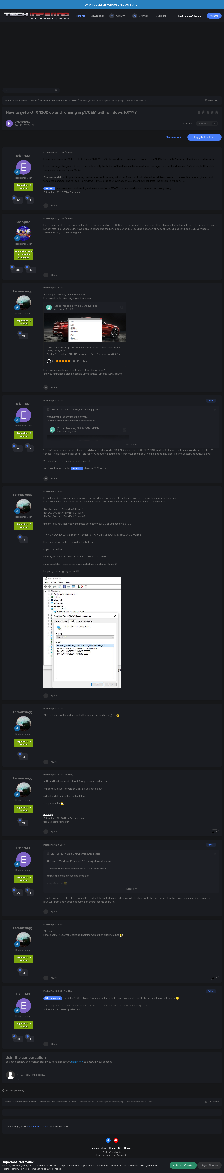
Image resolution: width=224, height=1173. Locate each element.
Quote (54, 205)
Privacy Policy (98, 1148)
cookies (75, 1165)
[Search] (56, 90)
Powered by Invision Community (112, 1155)
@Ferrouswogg (53, 998)
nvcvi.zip (48, 814)
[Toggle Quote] (48, 409)
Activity (120, 15)
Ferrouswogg (23, 291)
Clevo (35, 125)
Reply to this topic (204, 137)
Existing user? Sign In (190, 16)
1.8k (17, 269)
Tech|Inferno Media (37, 1126)
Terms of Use (46, 1165)
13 (23, 336)
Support (161, 15)
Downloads (97, 15)
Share (188, 123)
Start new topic (174, 137)
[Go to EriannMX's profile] (9, 123)
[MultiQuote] (45, 205)
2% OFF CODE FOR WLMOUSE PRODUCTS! (109, 4)
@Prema (49, 188)
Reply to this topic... (34, 1074)
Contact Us (115, 1148)
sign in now (77, 1061)
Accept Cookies (184, 1165)
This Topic (43, 90)
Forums (80, 15)
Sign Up (214, 15)
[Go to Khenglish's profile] (23, 233)
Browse (143, 15)
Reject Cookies (209, 1165)
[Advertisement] (112, 55)
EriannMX (24, 121)
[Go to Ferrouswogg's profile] (23, 302)
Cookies (128, 1148)
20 (18, 200)
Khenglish (23, 222)
